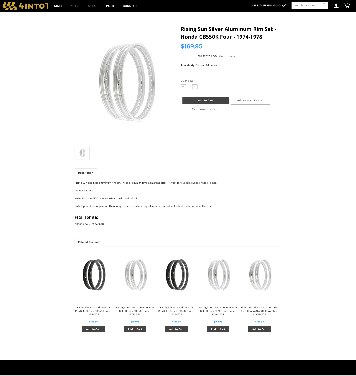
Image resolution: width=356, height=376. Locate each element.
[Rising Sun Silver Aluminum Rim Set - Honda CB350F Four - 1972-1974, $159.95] (135, 275)
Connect (130, 6)
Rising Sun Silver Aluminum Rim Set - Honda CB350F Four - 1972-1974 (135, 311)
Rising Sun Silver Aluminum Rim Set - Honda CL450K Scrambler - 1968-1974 (259, 311)
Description (85, 172)
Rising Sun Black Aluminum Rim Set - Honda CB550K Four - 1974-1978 (93, 311)
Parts (110, 6)
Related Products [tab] (89, 242)
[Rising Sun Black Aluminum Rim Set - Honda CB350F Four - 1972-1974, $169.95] (176, 275)
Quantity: (187, 80)
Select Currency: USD (266, 5)
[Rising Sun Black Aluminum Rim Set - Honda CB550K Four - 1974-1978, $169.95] (93, 275)
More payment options (206, 109)
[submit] (324, 5)
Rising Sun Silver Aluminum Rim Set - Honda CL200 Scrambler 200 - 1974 (218, 311)
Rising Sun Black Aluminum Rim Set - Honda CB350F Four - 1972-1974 (176, 311)
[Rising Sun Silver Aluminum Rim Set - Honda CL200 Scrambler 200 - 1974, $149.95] (218, 275)
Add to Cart (93, 329)
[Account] (334, 6)
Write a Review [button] (227, 56)
